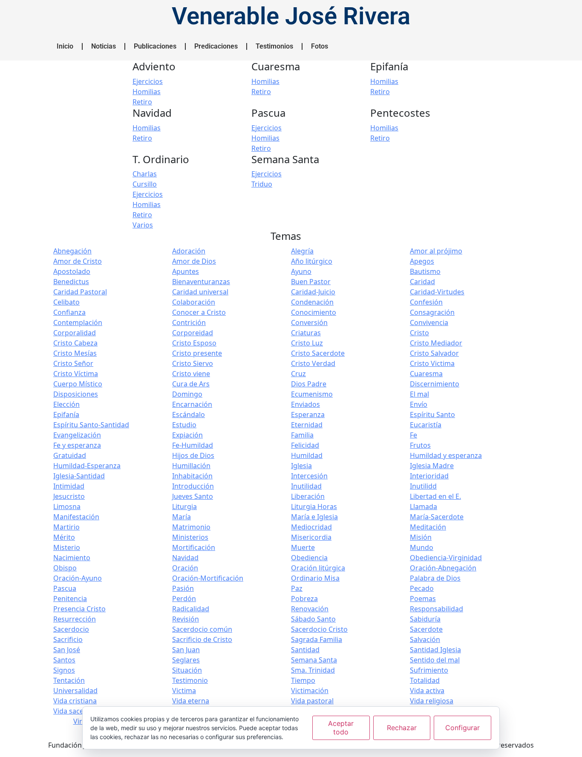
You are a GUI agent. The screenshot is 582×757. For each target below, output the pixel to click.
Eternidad (307, 424)
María (181, 516)
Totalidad (425, 680)
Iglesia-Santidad (79, 476)
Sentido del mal (435, 660)
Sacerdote (426, 629)
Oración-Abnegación (443, 568)
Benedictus (71, 281)
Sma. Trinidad (313, 670)
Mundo (421, 547)
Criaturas (306, 332)
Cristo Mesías (75, 353)
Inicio (65, 46)
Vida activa (427, 690)
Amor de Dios (194, 261)
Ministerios (190, 537)
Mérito (64, 537)
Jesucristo (69, 496)
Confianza (69, 312)
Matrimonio (191, 527)
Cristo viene (191, 373)
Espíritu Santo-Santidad (91, 424)
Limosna (67, 506)
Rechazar (402, 727)
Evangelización (77, 435)
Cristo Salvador (434, 353)
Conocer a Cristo (199, 312)
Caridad (422, 281)
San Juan (186, 649)
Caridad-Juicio (313, 291)
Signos (64, 670)
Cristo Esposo (194, 343)
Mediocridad (311, 527)
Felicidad (305, 445)
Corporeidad (192, 332)
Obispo (65, 568)
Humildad (307, 455)
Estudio (184, 424)
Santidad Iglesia (435, 649)
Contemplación (77, 322)
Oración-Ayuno (77, 578)
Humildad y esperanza (446, 455)
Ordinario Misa (315, 578)
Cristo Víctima (75, 373)
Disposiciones (75, 394)
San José (66, 649)
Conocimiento (313, 312)
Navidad (185, 557)
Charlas (145, 173)
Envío (418, 404)
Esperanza (308, 414)
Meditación (428, 527)
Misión (421, 537)
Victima (184, 690)
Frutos (420, 445)
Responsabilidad (436, 608)
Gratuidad (69, 455)
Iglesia (301, 465)
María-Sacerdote (437, 516)
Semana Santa (314, 660)
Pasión (183, 588)
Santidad (305, 649)
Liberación (308, 496)
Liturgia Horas (314, 506)
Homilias (147, 91)
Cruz (298, 373)
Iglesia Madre (432, 465)
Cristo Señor (73, 363)
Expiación (187, 435)
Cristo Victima (432, 363)
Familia (302, 435)
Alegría (302, 251)
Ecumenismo (312, 394)
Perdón (184, 598)
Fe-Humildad (192, 445)
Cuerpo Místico (77, 384)
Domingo (187, 394)
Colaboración (193, 302)
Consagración (432, 312)
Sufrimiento (429, 670)
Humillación (191, 465)
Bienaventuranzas (201, 281)
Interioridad (429, 476)
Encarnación (192, 404)
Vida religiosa (431, 700)
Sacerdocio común (202, 629)
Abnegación (72, 251)
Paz (297, 588)
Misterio (66, 547)
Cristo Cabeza (75, 343)
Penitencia (70, 598)
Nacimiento (71, 557)
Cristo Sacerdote (318, 353)
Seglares (186, 660)
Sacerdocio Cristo (319, 629)
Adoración (188, 251)
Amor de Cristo (77, 261)
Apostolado (71, 271)
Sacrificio (68, 639)
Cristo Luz (307, 343)
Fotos (319, 46)
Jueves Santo (192, 496)
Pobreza (304, 598)
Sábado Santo (313, 619)
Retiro (142, 101)
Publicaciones (155, 46)
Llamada (423, 506)
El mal (419, 394)
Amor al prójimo (436, 251)
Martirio (66, 527)
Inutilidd (423, 486)
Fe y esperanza (77, 445)
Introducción (193, 486)
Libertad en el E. (435, 496)
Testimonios (274, 46)
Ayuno (301, 271)
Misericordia (311, 537)
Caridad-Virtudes (437, 291)
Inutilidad (306, 486)
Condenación (312, 302)
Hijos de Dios (193, 455)
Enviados (305, 404)
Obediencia (309, 557)
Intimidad (68, 486)
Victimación (309, 690)
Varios (143, 225)
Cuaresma (426, 373)
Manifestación (76, 516)
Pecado (422, 588)
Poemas (423, 598)
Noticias (103, 46)
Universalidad (75, 690)
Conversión (309, 322)
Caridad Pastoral (80, 291)
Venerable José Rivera (291, 16)
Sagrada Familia (316, 639)
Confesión (426, 302)
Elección (66, 404)
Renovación (309, 608)
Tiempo (303, 680)
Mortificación (193, 547)
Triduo (261, 184)
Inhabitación (192, 476)
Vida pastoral (312, 700)
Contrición (189, 322)
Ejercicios (148, 81)
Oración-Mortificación (207, 578)
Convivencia (429, 322)
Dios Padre (308, 384)
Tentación (69, 680)
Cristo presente (197, 353)
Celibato (66, 302)
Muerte (303, 547)
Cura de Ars (191, 384)
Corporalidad (74, 332)
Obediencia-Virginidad (446, 557)
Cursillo (145, 184)
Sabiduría (425, 619)
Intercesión (309, 476)
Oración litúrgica (318, 568)
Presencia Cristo (79, 608)
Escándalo (188, 414)
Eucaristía (425, 424)
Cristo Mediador (436, 343)
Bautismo (425, 271)
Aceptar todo (341, 727)
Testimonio (190, 680)
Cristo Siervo (192, 363)
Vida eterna (190, 700)
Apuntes (185, 271)
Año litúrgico (311, 261)
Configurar (462, 727)
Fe (413, 435)
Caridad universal (200, 291)
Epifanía (66, 414)
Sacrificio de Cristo (202, 639)
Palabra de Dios (435, 578)
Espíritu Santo (432, 414)
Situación (187, 670)
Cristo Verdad (313, 363)
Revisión (185, 619)
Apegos (422, 261)
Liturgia (184, 506)
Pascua (64, 588)
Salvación (425, 639)
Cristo (419, 332)
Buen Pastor (311, 281)
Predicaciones (216, 46)
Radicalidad (190, 608)
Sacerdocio (71, 629)
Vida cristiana (75, 700)
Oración (185, 568)
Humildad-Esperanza (87, 465)
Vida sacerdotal (78, 711)
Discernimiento (434, 384)
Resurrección (74, 619)
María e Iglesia (314, 516)
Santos (64, 660)
